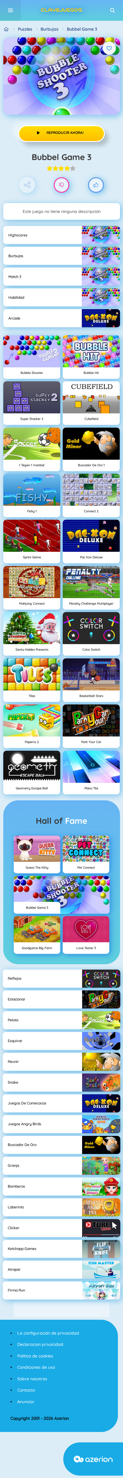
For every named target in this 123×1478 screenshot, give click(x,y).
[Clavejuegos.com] (6, 29)
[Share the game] (27, 185)
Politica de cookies (35, 1356)
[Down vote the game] (62, 185)
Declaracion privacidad (40, 1344)
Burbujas (50, 29)
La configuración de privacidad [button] (48, 1333)
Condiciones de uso (36, 1367)
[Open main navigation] (10, 10)
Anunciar (26, 1401)
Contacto (26, 1390)
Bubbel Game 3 (82, 29)
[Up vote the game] (96, 185)
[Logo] (61, 10)
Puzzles (25, 29)
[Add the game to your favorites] (109, 48)
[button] (112, 10)
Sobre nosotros (32, 1378)
